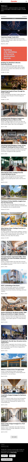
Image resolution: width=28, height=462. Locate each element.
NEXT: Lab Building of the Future (10, 285)
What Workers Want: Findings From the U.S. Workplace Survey (13, 229)
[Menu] (1, 1)
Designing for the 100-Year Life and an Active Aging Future (13, 341)
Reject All (12, 455)
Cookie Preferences (7, 459)
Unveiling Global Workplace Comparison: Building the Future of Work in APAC (12, 119)
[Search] (26, 1)
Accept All (4, 455)
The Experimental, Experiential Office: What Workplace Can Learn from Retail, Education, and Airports (13, 258)
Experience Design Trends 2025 (10, 37)
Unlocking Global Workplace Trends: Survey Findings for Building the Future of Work (13, 146)
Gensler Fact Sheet (5, 446)
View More (14, 437)
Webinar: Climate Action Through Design (12, 369)
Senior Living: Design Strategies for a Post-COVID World (13, 424)
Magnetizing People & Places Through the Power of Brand (13, 92)
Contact (3, 444)
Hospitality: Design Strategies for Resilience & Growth (13, 396)
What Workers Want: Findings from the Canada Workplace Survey (12, 173)
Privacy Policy (14, 452)
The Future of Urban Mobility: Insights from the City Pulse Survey (13, 202)
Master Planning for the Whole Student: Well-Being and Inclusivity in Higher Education (14, 313)
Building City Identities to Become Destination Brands (10, 63)
